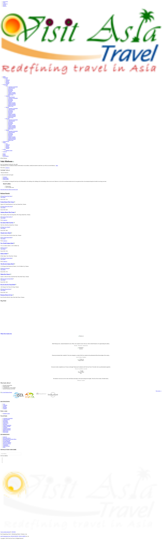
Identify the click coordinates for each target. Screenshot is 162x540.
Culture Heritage (11, 87)
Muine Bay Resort (5, 274)
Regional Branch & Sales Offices (9, 439)
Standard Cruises (9, 150)
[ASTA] (18, 398)
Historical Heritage (12, 105)
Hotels (4, 142)
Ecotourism (10, 89)
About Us (5, 436)
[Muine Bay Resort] (5, 268)
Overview (5, 177)
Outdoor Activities (11, 92)
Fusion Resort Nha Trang (7, 202)
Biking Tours (10, 94)
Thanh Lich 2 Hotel (6, 233)
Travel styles (5, 84)
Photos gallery (6, 179)
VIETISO (14, 531)
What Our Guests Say (6, 333)
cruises (4, 149)
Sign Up (4, 6)
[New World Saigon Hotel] (6, 237)
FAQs (4, 2)
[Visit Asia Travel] (81, 74)
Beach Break (5, 432)
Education (10, 91)
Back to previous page (13, 189)
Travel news (5, 1)
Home (4, 76)
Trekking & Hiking (12, 93)
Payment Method (6, 441)
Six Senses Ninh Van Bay (7, 222)
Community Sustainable (13, 86)
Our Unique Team (6, 440)
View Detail (3, 197)
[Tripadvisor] (41, 394)
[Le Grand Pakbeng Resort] (6, 392)
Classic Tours (5, 422)
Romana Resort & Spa (6, 295)
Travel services (6, 141)
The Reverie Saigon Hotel (7, 264)
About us (5, 151)
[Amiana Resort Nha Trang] (6, 206)
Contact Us (5, 3)
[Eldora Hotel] (4, 247)
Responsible (10, 90)
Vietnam (7, 81)
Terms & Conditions (7, 442)
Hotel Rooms (5, 178)
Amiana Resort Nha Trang (7, 212)
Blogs (4, 447)
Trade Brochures (6, 446)
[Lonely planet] (52, 397)
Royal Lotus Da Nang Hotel (8, 284)
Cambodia (8, 80)
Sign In (4, 4)
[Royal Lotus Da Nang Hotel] (7, 278)
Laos (7, 78)
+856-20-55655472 (14, 536)
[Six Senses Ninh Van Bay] (6, 216)
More (57, 165)
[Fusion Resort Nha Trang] (6, 196)
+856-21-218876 (22, 536)
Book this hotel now (5, 189)
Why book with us (6, 438)
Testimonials (5, 444)
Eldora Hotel (4, 253)
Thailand (7, 83)
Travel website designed (5, 531)
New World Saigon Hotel (7, 243)
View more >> (158, 390)
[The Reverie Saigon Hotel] (6, 258)
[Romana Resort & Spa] (6, 289)
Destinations (5, 77)
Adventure (5, 427)
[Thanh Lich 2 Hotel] (5, 227)
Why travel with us (7, 443)
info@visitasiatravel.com (5, 536)
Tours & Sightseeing (7, 425)
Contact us (7, 167)
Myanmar (7, 82)
